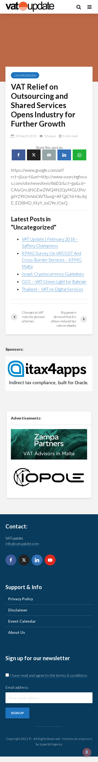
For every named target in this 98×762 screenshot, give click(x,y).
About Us (16, 632)
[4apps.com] (49, 373)
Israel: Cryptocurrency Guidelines (53, 273)
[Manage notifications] (86, 752)
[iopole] (49, 477)
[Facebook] (10, 560)
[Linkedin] (37, 560)
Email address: (17, 687)
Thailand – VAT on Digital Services (52, 289)
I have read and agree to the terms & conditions (48, 675)
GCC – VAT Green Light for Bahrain (54, 281)
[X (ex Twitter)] (24, 560)
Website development (77, 739)
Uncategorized (25, 75)
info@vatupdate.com (22, 543)
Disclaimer (17, 610)
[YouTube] (50, 560)
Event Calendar (22, 621)
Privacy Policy (20, 598)
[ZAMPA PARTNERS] (49, 443)
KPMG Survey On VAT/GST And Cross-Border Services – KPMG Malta (52, 259)
